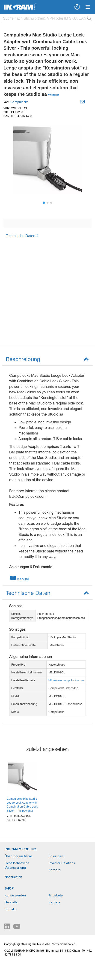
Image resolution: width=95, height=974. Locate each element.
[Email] (83, 102)
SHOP (9, 888)
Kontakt (10, 909)
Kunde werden (15, 895)
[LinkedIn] (7, 927)
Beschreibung (23, 359)
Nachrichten (13, 877)
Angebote (56, 895)
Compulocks (19, 102)
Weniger (53, 94)
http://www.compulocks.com (66, 680)
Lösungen (56, 856)
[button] (77, 7)
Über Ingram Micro (18, 856)
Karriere (54, 870)
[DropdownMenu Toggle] (88, 7)
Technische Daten (20, 236)
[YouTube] (17, 927)
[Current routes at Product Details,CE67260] (22, 777)
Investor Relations (62, 863)
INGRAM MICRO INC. (21, 849)
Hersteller (12, 902)
